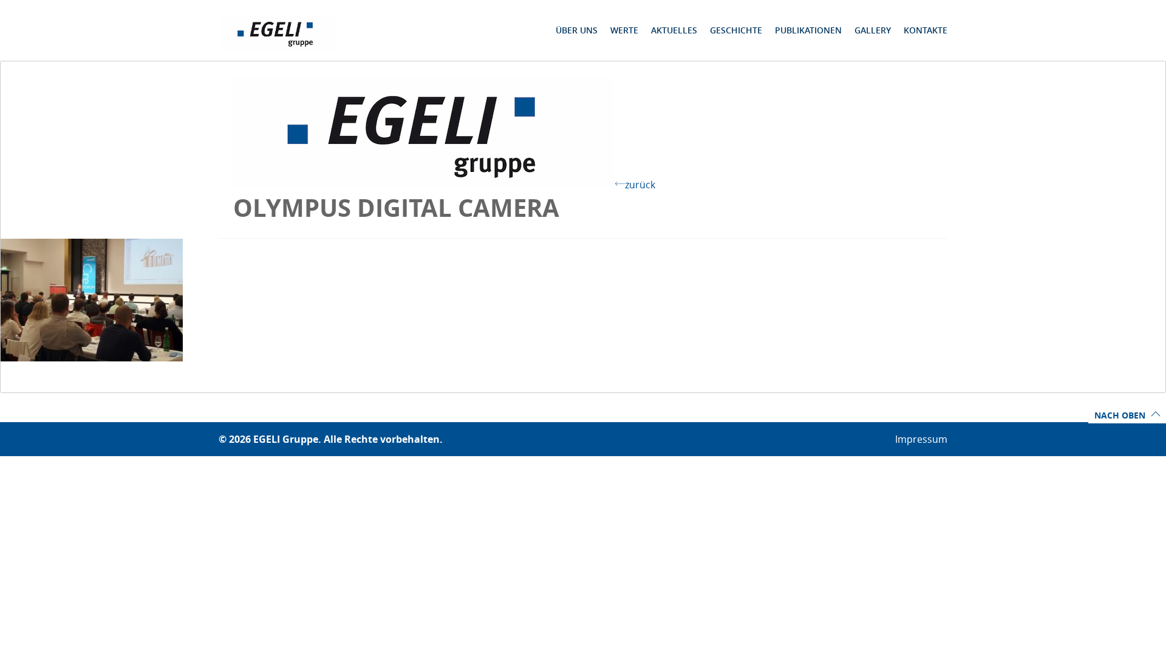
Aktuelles (674, 30)
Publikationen (808, 30)
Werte (624, 30)
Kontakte (925, 30)
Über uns (577, 30)
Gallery (872, 30)
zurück (640, 184)
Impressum (921, 439)
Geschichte (736, 30)
